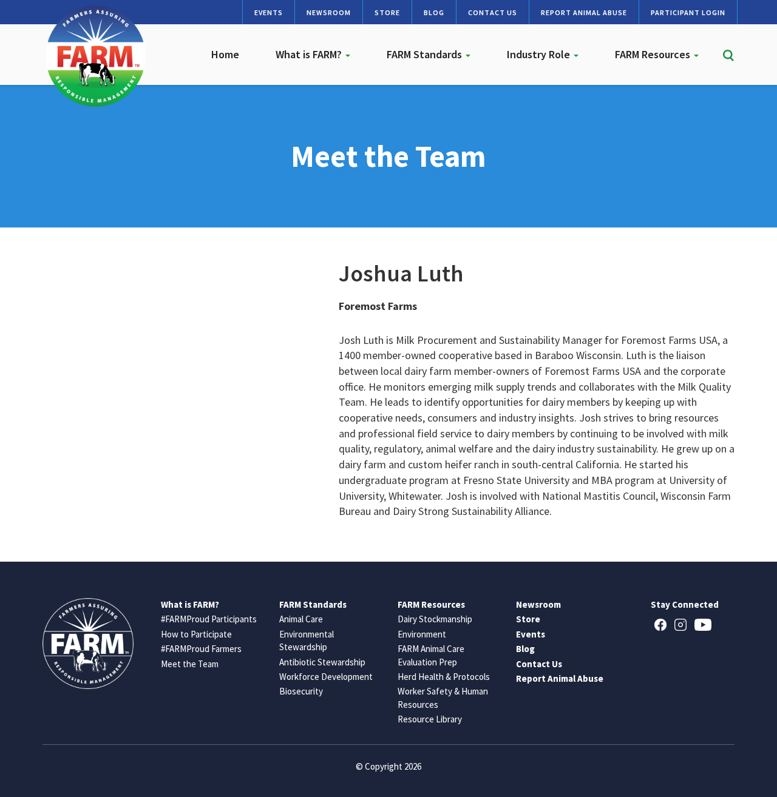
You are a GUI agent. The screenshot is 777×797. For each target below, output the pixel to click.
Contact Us (492, 12)
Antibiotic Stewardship (322, 662)
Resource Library (430, 719)
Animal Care (301, 619)
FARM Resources (654, 54)
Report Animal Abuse (584, 12)
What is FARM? (310, 54)
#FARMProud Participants (209, 619)
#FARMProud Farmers (201, 648)
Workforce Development (326, 676)
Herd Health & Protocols (444, 676)
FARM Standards (425, 54)
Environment (422, 634)
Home (225, 54)
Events (268, 12)
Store (387, 12)
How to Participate (196, 634)
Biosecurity (301, 691)
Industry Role (539, 54)
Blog (434, 12)
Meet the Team (190, 664)
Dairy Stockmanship (435, 619)
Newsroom (329, 12)
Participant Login (688, 12)
